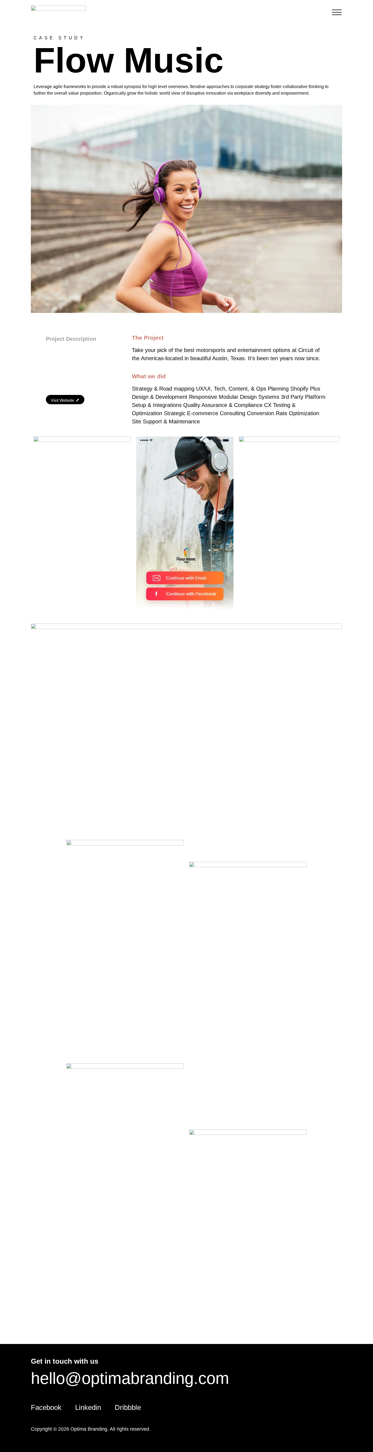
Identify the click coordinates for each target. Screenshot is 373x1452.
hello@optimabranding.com (130, 1378)
